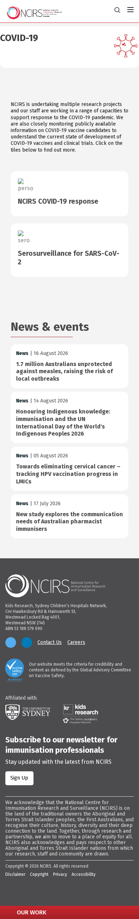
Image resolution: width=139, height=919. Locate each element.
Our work (30, 912)
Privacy (60, 874)
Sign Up (19, 778)
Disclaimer (15, 874)
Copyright (39, 874)
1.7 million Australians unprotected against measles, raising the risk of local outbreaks (64, 371)
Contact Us (49, 642)
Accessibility (84, 874)
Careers (76, 642)
